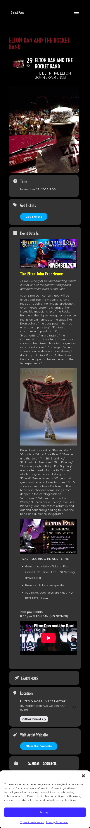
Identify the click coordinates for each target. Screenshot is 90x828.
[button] (83, 776)
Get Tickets (34, 216)
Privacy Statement (57, 822)
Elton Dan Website (39, 746)
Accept (45, 812)
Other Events (32, 719)
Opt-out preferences (32, 822)
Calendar (34, 764)
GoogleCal (50, 764)
